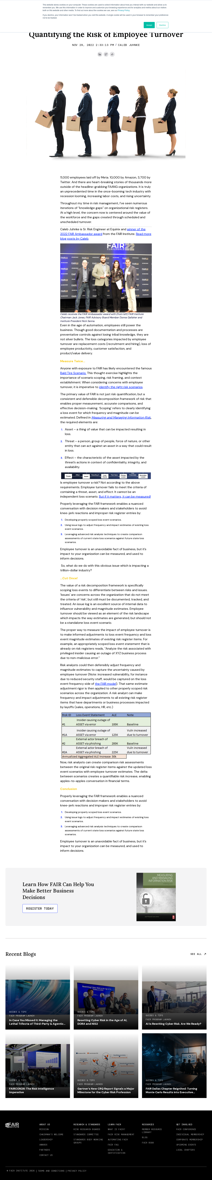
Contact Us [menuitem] (46, 1155)
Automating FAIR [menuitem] (118, 1139)
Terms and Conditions (51, 1170)
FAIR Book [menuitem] (148, 1142)
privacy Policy (77, 1170)
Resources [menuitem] (148, 1124)
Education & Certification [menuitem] (116, 1151)
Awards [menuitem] (43, 1144)
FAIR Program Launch (21, 1015)
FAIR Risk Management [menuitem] (121, 1134)
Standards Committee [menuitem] (86, 1134)
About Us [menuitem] (44, 1124)
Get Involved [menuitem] (184, 1124)
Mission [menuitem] (44, 1129)
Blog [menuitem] (144, 1137)
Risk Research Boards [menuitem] (87, 1129)
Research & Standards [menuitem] (87, 1124)
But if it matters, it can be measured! (125, 496)
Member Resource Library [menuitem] (152, 1131)
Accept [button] (149, 25)
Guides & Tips (17, 1012)
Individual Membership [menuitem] (190, 1134)
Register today (40, 908)
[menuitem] (51, 1171)
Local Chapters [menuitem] (185, 1149)
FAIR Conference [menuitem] (186, 1129)
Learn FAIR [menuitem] (114, 1124)
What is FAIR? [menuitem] (116, 1129)
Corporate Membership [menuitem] (189, 1139)
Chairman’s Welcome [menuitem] (51, 1134)
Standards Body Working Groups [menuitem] (88, 1141)
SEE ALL (196, 954)
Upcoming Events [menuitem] (186, 1144)
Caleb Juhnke (129, 45)
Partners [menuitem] (44, 1149)
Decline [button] (162, 25)
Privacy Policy (123, 10)
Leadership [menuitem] (46, 1139)
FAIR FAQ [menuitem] (113, 1144)
